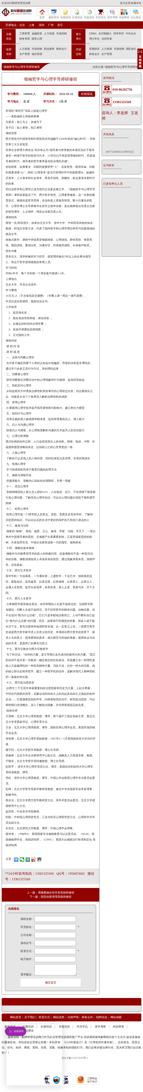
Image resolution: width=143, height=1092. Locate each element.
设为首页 (125, 3)
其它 (60, 25)
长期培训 (77, 17)
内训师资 (124, 17)
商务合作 (87, 1017)
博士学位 (94, 38)
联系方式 (44, 1017)
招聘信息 (101, 1017)
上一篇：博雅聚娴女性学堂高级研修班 (50, 892)
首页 (42, 17)
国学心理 (37, 38)
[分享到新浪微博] (33, 859)
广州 (51, 25)
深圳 (41, 25)
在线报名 (87, 93)
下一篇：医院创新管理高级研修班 (51, 896)
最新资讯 (54, 17)
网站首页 (15, 1017)
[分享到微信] (22, 859)
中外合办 (131, 33)
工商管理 (24, 33)
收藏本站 (136, 3)
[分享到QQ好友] (39, 859)
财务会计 (61, 48)
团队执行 (131, 48)
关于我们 (30, 1017)
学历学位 (101, 17)
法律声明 (73, 1017)
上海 (31, 25)
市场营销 (61, 33)
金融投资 (37, 33)
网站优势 (58, 1017)
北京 (22, 25)
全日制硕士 (105, 33)
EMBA (93, 33)
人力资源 (49, 33)
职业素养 (49, 48)
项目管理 (37, 54)
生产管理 (24, 54)
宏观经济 (94, 48)
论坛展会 (136, 17)
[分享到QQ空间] (28, 859)
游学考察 (112, 17)
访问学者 (106, 38)
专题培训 (89, 17)
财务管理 (24, 38)
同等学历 (118, 33)
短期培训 (65, 17)
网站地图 (116, 1017)
